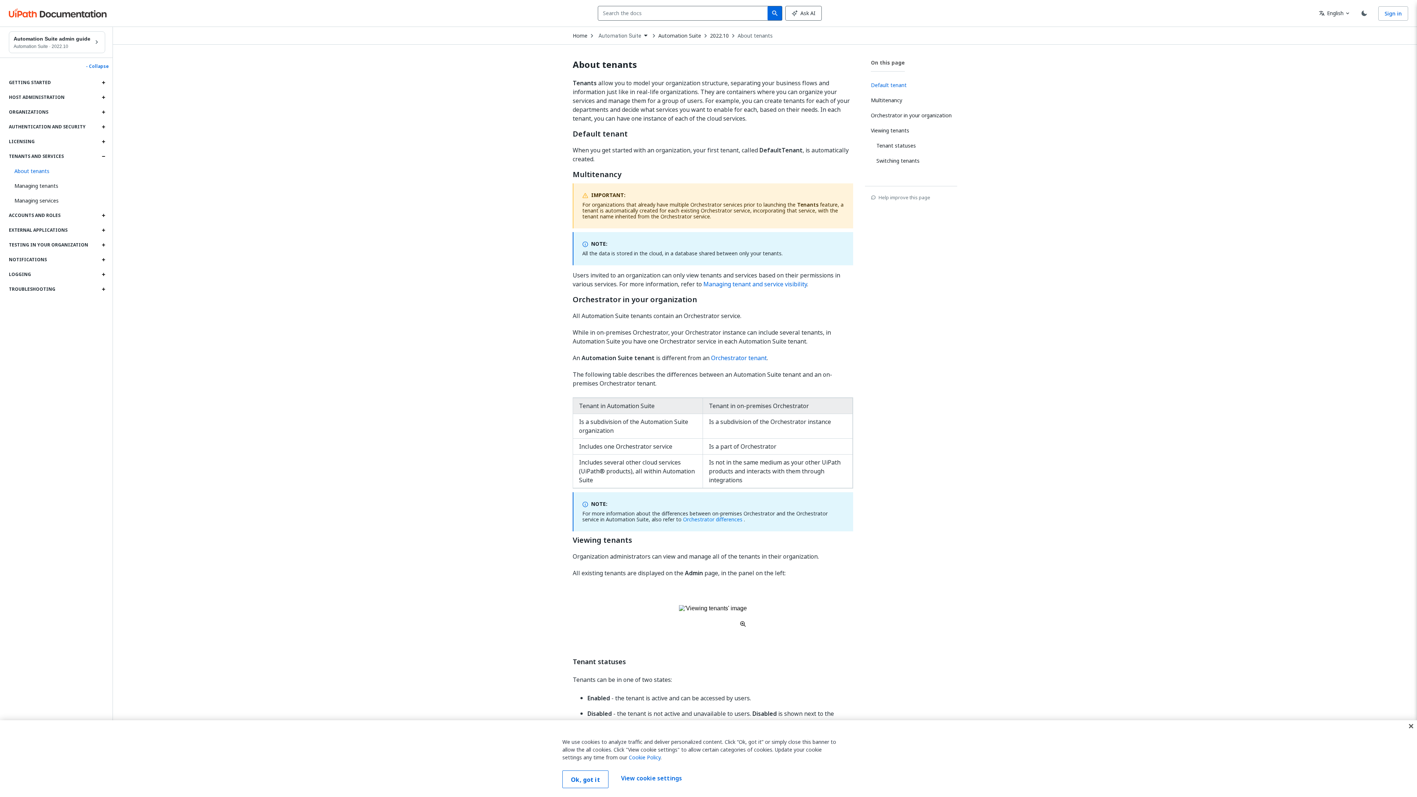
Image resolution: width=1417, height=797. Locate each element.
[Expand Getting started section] (103, 82)
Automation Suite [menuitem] (620, 36)
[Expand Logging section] (103, 274)
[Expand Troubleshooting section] (103, 289)
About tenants (755, 35)
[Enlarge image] (712, 616)
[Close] (1411, 726)
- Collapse (97, 66)
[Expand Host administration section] (103, 97)
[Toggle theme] (1364, 13)
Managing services (36, 200)
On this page (888, 62)
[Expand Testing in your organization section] (103, 245)
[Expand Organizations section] (103, 112)
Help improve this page (904, 197)
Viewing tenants (602, 540)
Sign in (1393, 13)
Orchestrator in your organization (635, 299)
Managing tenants (36, 186)
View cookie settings (651, 778)
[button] (57, 171)
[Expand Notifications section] (103, 259)
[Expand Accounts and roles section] (103, 215)
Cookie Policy (645, 757)
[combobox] (684, 13)
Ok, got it (585, 779)
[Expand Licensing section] (103, 141)
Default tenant (600, 134)
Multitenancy (597, 174)
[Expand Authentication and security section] (103, 127)
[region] (708, 758)
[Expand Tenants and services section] (103, 156)
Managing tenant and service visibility (755, 284)
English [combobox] (1331, 13)
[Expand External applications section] (103, 230)
